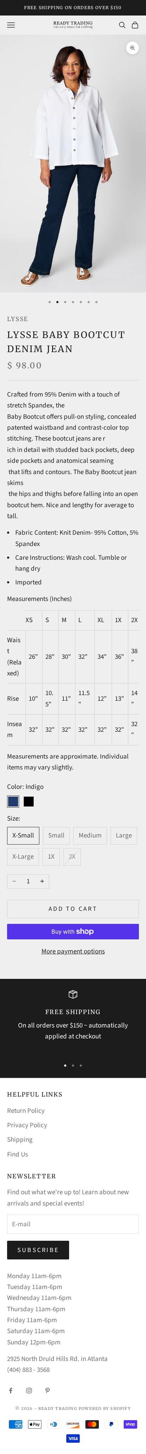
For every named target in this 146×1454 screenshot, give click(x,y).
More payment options (73, 951)
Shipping (20, 1140)
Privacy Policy (27, 1125)
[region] (73, 1021)
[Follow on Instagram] (29, 1390)
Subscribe (38, 1250)
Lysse (17, 319)
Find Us (17, 1154)
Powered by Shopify (105, 1408)
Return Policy (26, 1111)
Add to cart (73, 908)
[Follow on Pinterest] (47, 1390)
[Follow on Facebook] (10, 1390)
